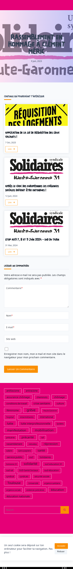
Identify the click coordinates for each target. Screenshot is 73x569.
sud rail (9, 470)
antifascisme (12, 390)
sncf (31, 457)
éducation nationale (18, 496)
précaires (10, 437)
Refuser (61, 551)
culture (60, 403)
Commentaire (14, 288)
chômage (59, 397)
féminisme (13, 410)
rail (42, 437)
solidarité (30, 464)
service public (15, 457)
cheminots (42, 397)
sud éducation (51, 470)
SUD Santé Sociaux (28, 470)
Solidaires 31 (11, 464)
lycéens (60, 423)
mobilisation (44, 430)
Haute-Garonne (50, 410)
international (46, 416)
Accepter (61, 546)
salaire (9, 450)
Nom (9, 315)
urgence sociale (13, 490)
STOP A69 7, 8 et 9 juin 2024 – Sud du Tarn (32, 239)
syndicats (24, 476)
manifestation (16, 430)
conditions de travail (16, 403)
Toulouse (14, 483)
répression (51, 444)
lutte (10, 423)
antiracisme (32, 390)
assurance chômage (18, 397)
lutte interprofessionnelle (35, 423)
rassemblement (14, 444)
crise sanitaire (42, 403)
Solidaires (45, 457)
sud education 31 (53, 464)
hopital (10, 416)
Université (33, 483)
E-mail (10, 327)
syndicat (10, 476)
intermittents (26, 416)
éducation (57, 490)
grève (31, 410)
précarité (28, 437)
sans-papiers (24, 450)
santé (41, 450)
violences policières (35, 490)
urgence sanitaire (52, 483)
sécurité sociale (41, 476)
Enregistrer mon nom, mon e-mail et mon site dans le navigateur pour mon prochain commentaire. (34, 355)
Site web (10, 339)
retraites (33, 444)
